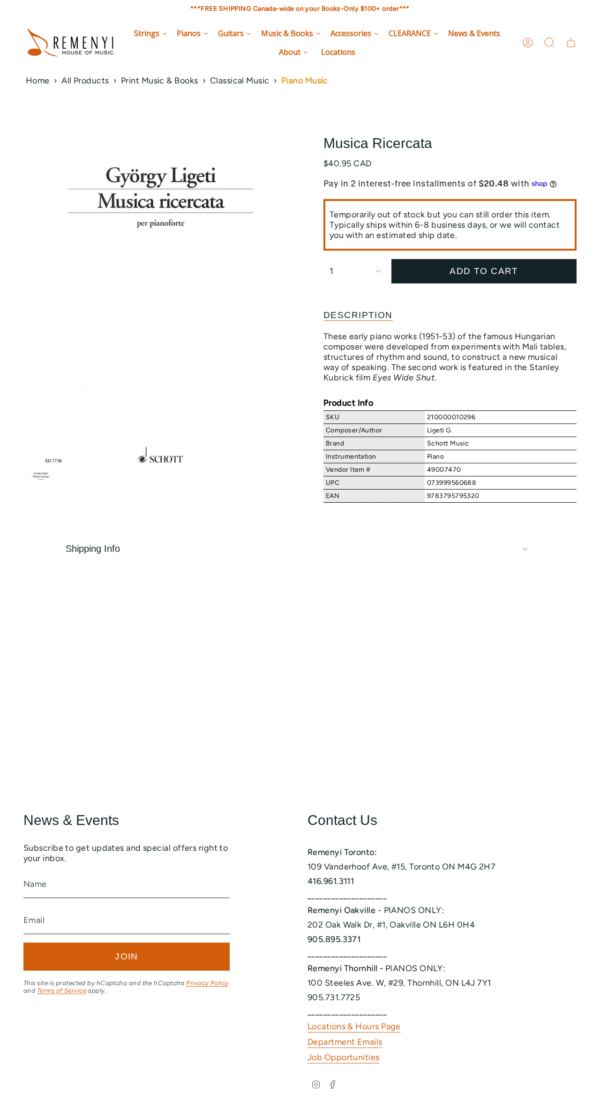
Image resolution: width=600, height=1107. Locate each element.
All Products (85, 80)
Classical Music (240, 80)
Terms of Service (61, 990)
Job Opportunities (344, 1057)
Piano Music (304, 80)
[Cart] (571, 43)
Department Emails (345, 1042)
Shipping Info (93, 548)
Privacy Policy (207, 983)
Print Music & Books (159, 80)
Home (38, 80)
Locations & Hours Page (354, 1026)
